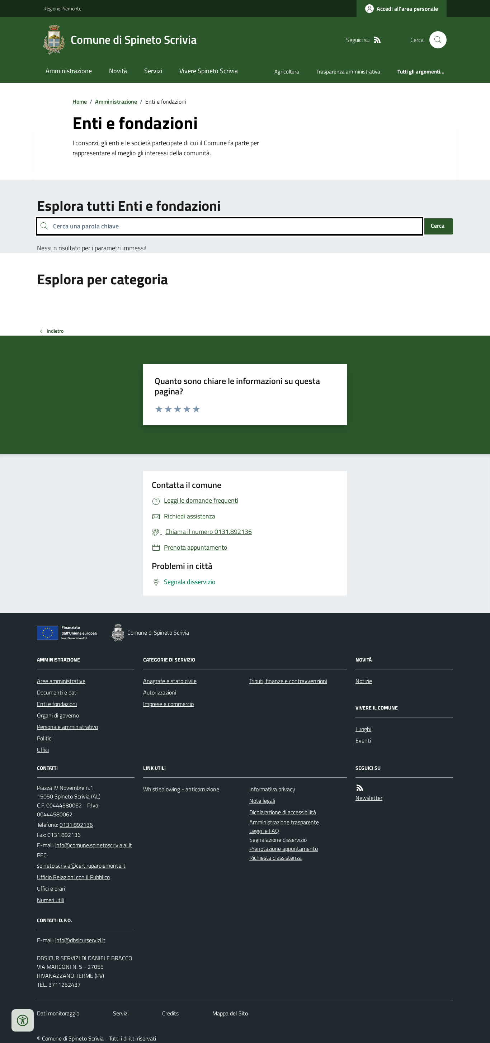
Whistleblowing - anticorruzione (181, 789)
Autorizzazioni (159, 692)
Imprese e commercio (168, 704)
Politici (44, 738)
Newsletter (368, 797)
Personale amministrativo (67, 726)
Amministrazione (69, 71)
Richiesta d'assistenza (275, 857)
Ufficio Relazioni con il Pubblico (73, 877)
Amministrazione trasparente (284, 822)
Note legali (262, 800)
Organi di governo (58, 715)
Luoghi (363, 729)
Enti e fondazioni (57, 704)
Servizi (153, 71)
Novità (118, 71)
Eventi (363, 740)
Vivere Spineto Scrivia (208, 71)
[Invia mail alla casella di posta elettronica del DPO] (80, 940)
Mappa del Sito (230, 1013)
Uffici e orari (51, 888)
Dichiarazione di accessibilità (282, 812)
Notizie (363, 681)
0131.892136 (76, 824)
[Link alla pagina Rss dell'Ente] (359, 787)
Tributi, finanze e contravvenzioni (288, 681)
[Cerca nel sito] (435, 39)
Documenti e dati (57, 692)
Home (79, 101)
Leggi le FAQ (264, 830)
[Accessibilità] (22, 1020)
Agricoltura (286, 71)
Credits (170, 1013)
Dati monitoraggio (58, 1013)
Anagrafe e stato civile (170, 681)
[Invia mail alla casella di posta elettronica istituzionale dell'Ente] (93, 845)
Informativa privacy (272, 789)
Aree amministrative (61, 681)
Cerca (437, 225)
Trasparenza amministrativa (348, 71)
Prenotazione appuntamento (283, 848)
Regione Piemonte (62, 8)
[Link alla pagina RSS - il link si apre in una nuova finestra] (377, 39)
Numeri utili (50, 900)
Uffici (43, 749)
